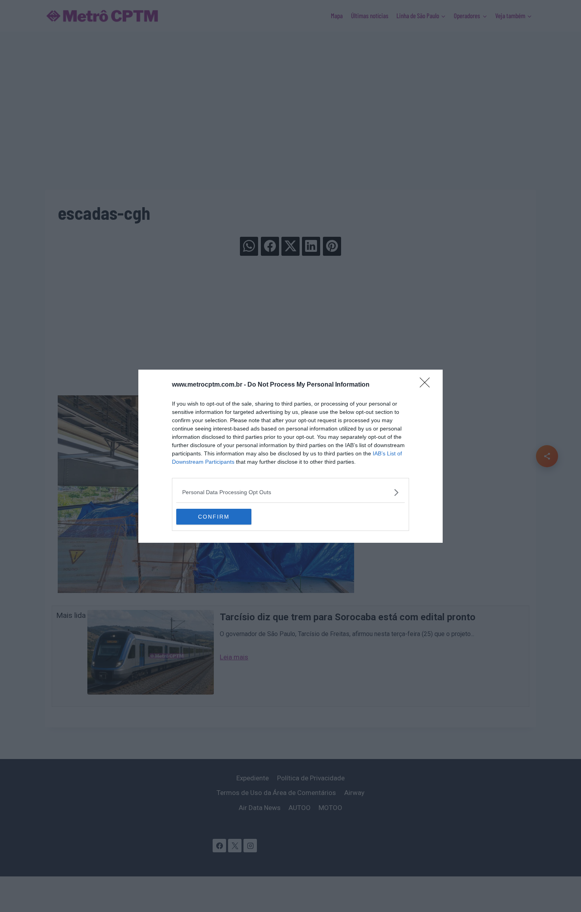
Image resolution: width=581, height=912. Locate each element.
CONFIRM (214, 517)
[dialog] (290, 456)
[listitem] (290, 492)
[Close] (427, 385)
